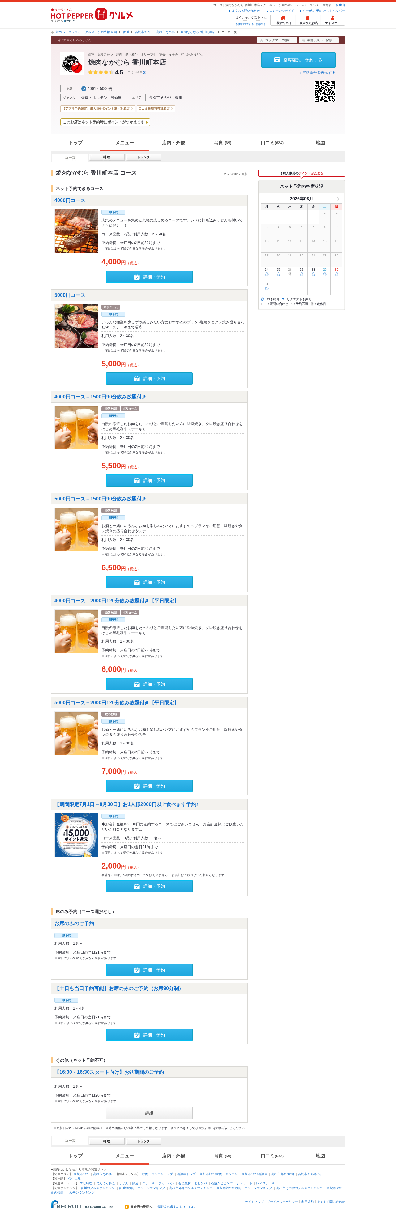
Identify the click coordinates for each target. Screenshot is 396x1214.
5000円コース (69, 294)
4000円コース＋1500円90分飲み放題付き (100, 396)
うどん (123, 1183)
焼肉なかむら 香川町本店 (198, 32)
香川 (126, 32)
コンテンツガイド (281, 10)
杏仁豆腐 (184, 1183)
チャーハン (166, 1183)
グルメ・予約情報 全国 (101, 32)
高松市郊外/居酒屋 (254, 1174)
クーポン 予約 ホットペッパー (324, 10)
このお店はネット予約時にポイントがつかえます (103, 122)
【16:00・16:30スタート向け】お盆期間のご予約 (109, 1072)
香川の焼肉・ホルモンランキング (142, 1188)
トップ (76, 142)
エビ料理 (86, 1183)
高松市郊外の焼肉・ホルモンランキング (244, 1188)
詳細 (149, 1112)
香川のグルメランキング (98, 1188)
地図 (320, 142)
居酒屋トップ (186, 1174)
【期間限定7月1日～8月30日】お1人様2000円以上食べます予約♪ (126, 804)
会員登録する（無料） (251, 24)
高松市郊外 (142, 32)
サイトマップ (254, 1201)
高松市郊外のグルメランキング (191, 1188)
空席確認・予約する (302, 59)
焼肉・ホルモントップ (157, 1174)
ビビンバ (201, 1183)
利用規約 (307, 1201)
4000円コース (69, 200)
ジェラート (244, 1183)
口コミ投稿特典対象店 (154, 108)
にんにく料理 (105, 1183)
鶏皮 (135, 1183)
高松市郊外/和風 (309, 1174)
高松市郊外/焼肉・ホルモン (219, 1174)
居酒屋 (116, 97)
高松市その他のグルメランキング (299, 1188)
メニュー (124, 142)
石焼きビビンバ (222, 1183)
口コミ (272, 142)
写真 (222, 142)
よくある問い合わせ (246, 10)
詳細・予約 (154, 276)
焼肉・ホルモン (94, 97)
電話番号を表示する (319, 72)
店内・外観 (173, 142)
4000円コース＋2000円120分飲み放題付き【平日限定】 (116, 600)
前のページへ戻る (68, 32)
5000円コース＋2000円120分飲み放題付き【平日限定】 (116, 702)
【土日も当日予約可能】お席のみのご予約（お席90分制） (119, 988)
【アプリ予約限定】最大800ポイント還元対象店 (96, 108)
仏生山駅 (74, 1178)
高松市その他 (165, 32)
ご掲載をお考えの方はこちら (175, 1206)
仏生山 (340, 5)
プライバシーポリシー (282, 1201)
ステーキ (148, 1183)
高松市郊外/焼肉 (282, 1174)
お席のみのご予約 (74, 923)
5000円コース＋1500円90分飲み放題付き (100, 498)
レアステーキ (265, 1183)
